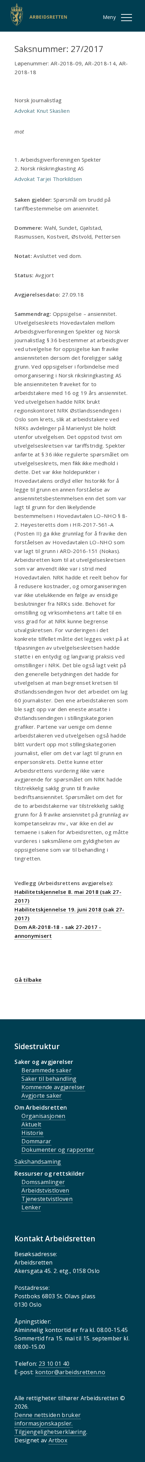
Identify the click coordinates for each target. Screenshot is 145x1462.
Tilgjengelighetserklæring (50, 1432)
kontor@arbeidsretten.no (70, 1372)
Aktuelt (31, 1124)
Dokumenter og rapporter (57, 1150)
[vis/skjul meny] (126, 18)
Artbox (58, 1440)
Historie (32, 1133)
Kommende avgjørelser (53, 1087)
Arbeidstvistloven (45, 1190)
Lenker (31, 1207)
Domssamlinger (43, 1182)
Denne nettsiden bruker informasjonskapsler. (47, 1419)
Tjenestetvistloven (46, 1199)
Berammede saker (46, 1070)
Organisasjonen (43, 1116)
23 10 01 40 (54, 1363)
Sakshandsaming (37, 1161)
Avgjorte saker (41, 1095)
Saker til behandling (48, 1079)
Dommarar (36, 1141)
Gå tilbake (28, 979)
